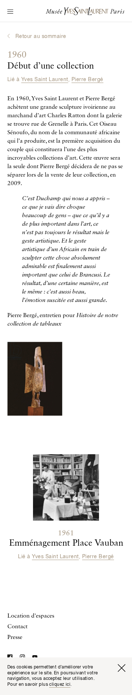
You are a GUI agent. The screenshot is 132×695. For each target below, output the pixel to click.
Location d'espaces (30, 616)
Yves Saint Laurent (44, 79)
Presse (14, 637)
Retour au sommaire (40, 36)
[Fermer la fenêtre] (121, 668)
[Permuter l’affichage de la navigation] (10, 12)
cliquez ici (59, 684)
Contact (17, 627)
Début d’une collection (50, 61)
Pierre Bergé (87, 79)
